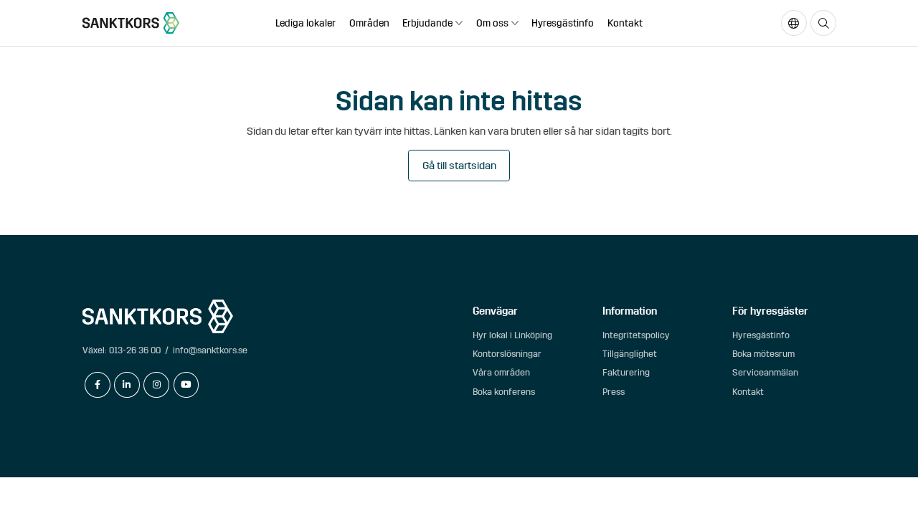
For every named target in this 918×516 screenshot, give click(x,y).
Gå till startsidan (459, 165)
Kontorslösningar (507, 353)
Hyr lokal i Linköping (512, 335)
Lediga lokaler (305, 23)
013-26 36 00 (135, 350)
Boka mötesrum (763, 353)
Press (613, 391)
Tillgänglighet (629, 353)
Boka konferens (504, 391)
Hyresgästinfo (562, 23)
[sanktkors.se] (130, 23)
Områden (369, 23)
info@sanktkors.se (210, 350)
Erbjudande (427, 23)
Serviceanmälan (765, 372)
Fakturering (626, 372)
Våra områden (501, 372)
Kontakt (625, 23)
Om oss (492, 23)
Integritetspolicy (636, 335)
